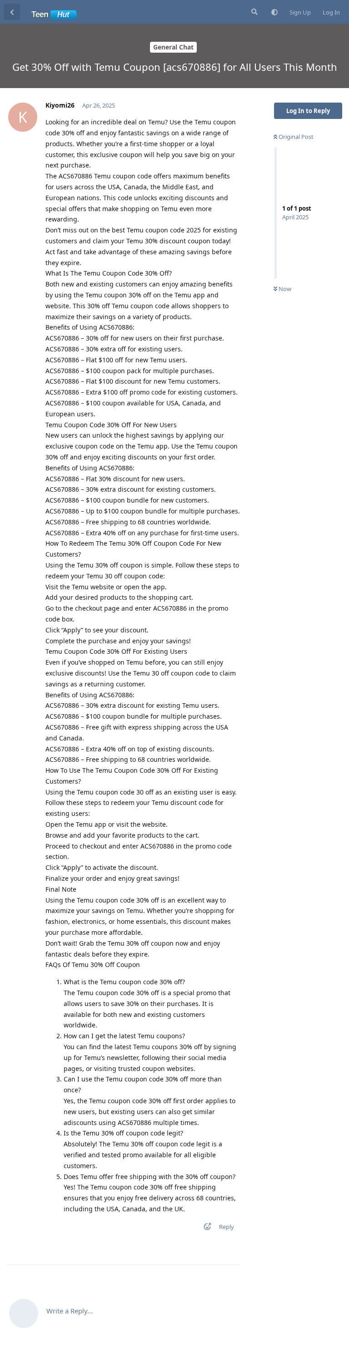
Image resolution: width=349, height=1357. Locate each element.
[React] (204, 1228)
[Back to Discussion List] (12, 12)
